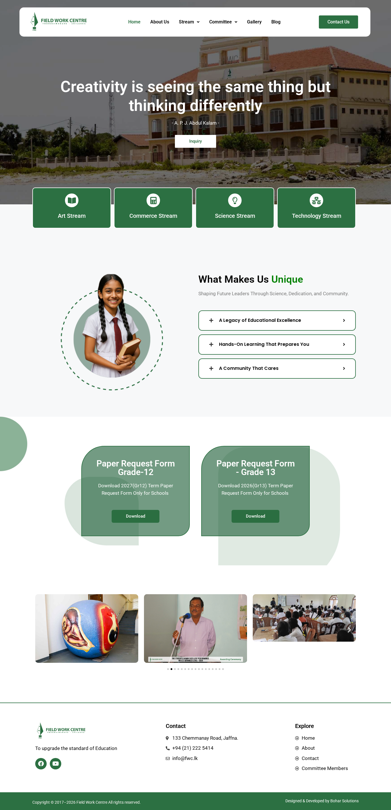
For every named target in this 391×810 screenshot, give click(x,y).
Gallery (254, 22)
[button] (189, 22)
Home (134, 22)
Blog (276, 22)
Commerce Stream (153, 215)
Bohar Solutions (344, 801)
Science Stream (235, 215)
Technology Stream (316, 215)
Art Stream (72, 215)
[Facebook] (41, 763)
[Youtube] (55, 763)
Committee (220, 22)
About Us (159, 22)
